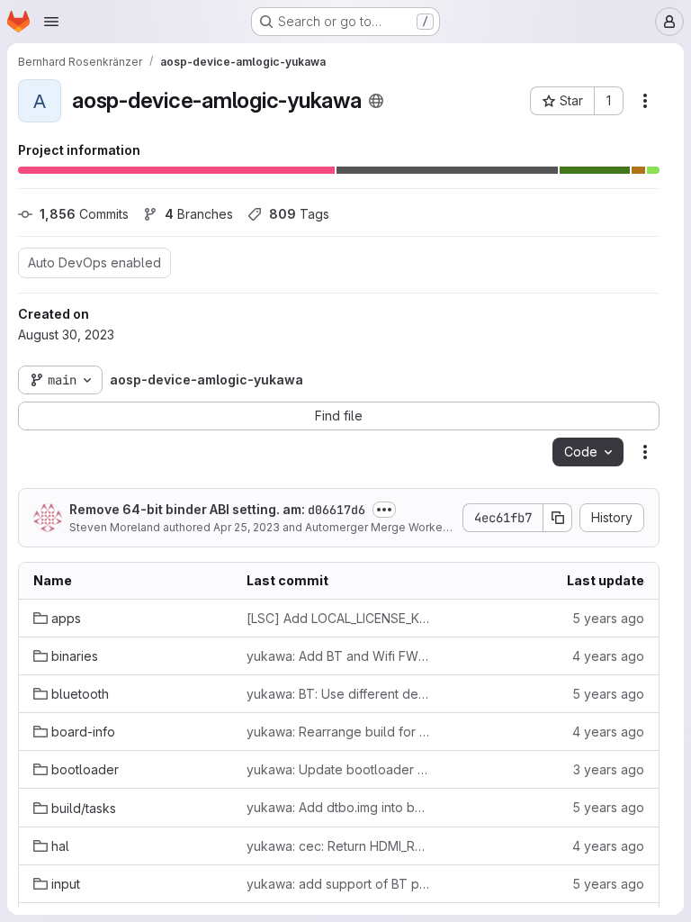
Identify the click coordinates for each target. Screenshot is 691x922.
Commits (84, 213)
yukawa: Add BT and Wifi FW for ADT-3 (339, 656)
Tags (299, 213)
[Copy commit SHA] (557, 517)
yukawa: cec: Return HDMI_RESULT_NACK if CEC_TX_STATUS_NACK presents (339, 846)
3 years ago (608, 769)
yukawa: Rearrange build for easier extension (339, 731)
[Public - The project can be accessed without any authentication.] (376, 101)
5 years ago (608, 618)
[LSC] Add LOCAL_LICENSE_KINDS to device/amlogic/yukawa (339, 618)
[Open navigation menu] (51, 21)
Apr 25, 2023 (246, 527)
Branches (199, 213)
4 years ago (608, 656)
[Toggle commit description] (384, 510)
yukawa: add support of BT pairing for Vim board (339, 883)
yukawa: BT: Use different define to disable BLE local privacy (339, 693)
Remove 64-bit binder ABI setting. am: (217, 510)
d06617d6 (336, 510)
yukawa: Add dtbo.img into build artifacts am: (339, 808)
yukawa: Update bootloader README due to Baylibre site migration (339, 769)
